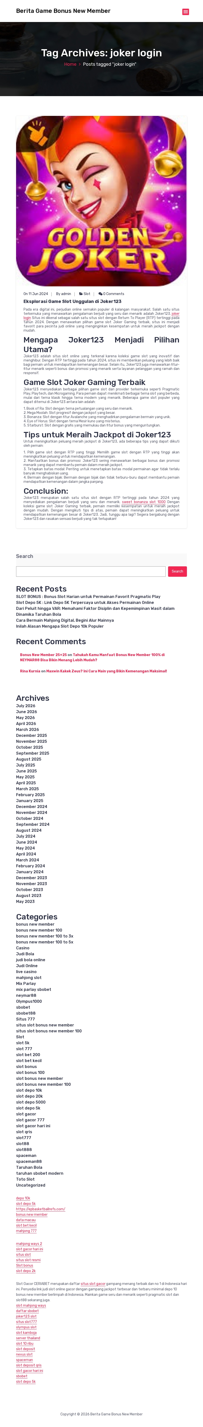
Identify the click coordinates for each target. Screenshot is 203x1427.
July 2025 (25, 765)
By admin (63, 294)
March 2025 (27, 789)
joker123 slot (26, 1316)
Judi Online (27, 965)
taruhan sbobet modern (39, 1173)
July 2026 (25, 705)
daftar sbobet (27, 1311)
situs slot (23, 1255)
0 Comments (113, 294)
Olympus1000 (29, 1001)
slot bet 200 (28, 1054)
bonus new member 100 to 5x (44, 942)
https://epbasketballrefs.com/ (40, 1209)
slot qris (24, 1131)
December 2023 (31, 877)
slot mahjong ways (31, 1305)
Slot (87, 294)
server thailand (28, 1338)
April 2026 (26, 723)
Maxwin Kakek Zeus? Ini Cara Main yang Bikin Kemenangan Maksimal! (106, 671)
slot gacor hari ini (33, 1126)
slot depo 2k (26, 1271)
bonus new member (35, 924)
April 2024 (26, 854)
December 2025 (31, 735)
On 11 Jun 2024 (36, 294)
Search (24, 556)
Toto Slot (25, 1179)
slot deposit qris (29, 1365)
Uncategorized (30, 1185)
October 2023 (29, 889)
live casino (26, 971)
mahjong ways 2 (29, 1244)
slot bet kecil (29, 1060)
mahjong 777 (26, 1231)
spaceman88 (29, 1161)
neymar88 (26, 995)
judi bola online (30, 960)
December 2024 (31, 806)
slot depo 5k (28, 1108)
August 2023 (28, 895)
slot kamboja (26, 1333)
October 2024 (29, 818)
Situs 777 (25, 1019)
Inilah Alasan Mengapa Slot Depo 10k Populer (60, 626)
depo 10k (23, 1198)
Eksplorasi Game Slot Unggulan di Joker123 (73, 301)
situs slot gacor (93, 1284)
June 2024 (26, 842)
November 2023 (31, 883)
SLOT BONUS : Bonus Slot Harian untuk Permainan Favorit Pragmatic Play (88, 596)
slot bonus (26, 1066)
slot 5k (22, 1043)
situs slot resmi (28, 1260)
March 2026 (27, 729)
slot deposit (25, 1349)
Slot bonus (24, 1265)
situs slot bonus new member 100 (49, 1031)
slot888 (24, 1149)
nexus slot (24, 1354)
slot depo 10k (29, 1090)
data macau (26, 1220)
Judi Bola (25, 954)
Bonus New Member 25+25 (43, 655)
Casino (22, 948)
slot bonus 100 (30, 1072)
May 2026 (25, 717)
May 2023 (25, 901)
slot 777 (24, 1048)
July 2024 (25, 836)
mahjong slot (29, 977)
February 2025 (30, 794)
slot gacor (26, 1114)
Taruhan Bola (29, 1167)
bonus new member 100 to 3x (44, 936)
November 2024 (31, 812)
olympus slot (26, 1327)
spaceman (26, 1155)
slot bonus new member (39, 1078)
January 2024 (30, 872)
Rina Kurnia (30, 671)
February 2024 (30, 866)
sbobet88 (26, 1013)
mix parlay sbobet (33, 989)
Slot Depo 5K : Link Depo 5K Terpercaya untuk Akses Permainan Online (85, 602)
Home (70, 64)
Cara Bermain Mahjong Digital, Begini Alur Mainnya (65, 620)
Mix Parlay (26, 983)
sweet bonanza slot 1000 (144, 502)
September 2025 (32, 753)
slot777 (23, 1137)
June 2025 (26, 771)
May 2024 (25, 848)
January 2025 (29, 800)
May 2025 (25, 777)
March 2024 (27, 860)
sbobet (23, 1007)
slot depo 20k (29, 1096)
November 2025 (31, 741)
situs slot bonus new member (45, 1025)
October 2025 (29, 747)
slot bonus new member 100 (43, 1084)
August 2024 (29, 830)
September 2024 (33, 824)
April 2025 (26, 783)
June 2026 (26, 711)
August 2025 (28, 759)
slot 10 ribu (24, 1344)
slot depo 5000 (31, 1102)
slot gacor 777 (30, 1120)
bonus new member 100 (39, 930)
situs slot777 (26, 1322)
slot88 (22, 1143)
